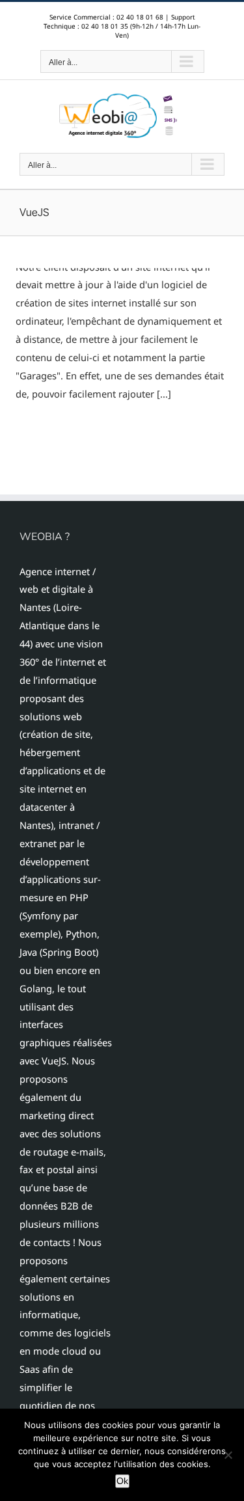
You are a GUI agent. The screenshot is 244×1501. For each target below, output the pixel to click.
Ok (122, 1481)
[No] (227, 1454)
